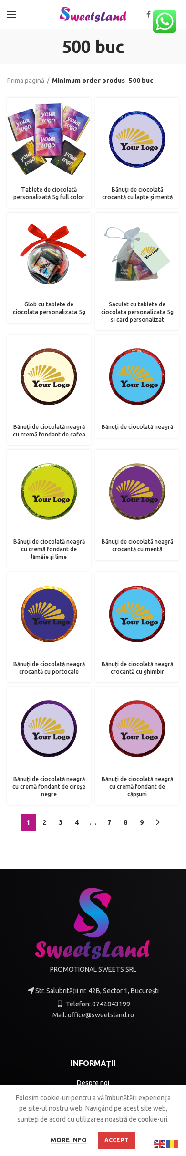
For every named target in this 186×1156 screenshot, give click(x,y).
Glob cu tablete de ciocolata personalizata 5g (49, 308)
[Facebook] (148, 14)
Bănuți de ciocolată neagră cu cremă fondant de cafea (49, 430)
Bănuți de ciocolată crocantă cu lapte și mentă (137, 193)
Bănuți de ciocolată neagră (137, 427)
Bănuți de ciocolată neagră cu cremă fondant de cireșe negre (48, 786)
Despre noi (93, 1082)
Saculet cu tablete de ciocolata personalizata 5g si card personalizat (137, 311)
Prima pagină (25, 80)
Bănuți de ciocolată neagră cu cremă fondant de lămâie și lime (49, 548)
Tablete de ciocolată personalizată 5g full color (48, 193)
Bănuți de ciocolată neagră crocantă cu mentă (137, 545)
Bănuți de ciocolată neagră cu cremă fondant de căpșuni (137, 786)
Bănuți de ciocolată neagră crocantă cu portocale (49, 668)
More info (69, 1139)
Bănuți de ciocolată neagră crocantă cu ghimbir (137, 668)
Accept (116, 1140)
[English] (160, 1143)
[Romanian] (172, 1143)
